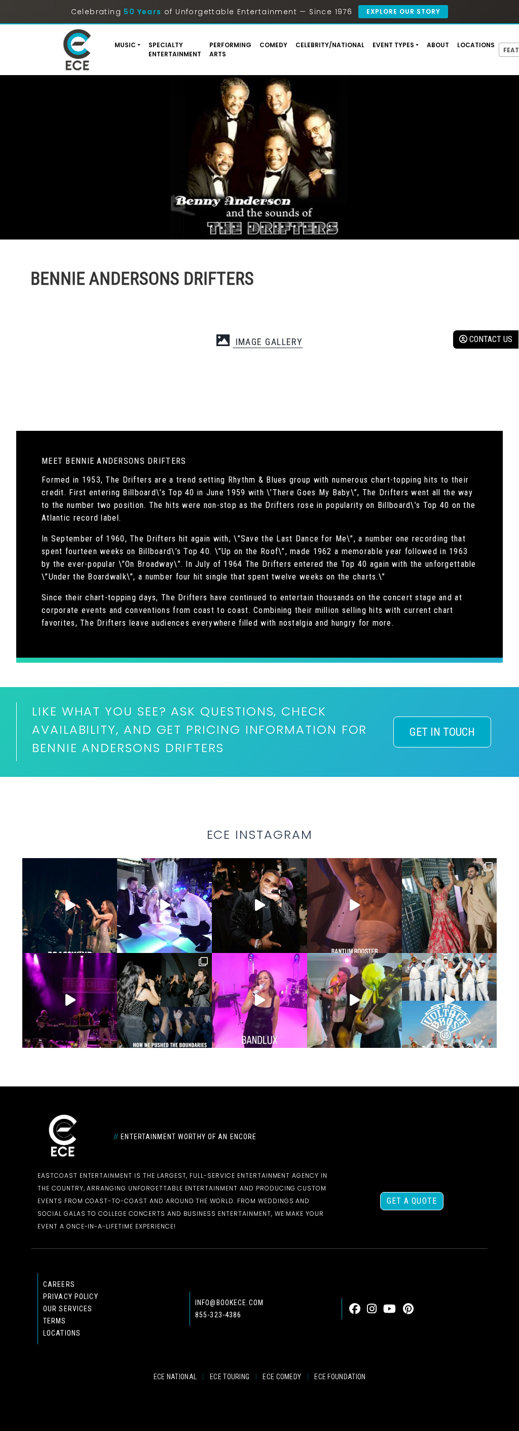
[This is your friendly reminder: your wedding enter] (449, 905)
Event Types (393, 45)
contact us (489, 339)
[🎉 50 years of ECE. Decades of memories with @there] (449, 1000)
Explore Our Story (403, 11)
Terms (54, 1321)
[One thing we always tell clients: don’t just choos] (259, 1000)
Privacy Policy (70, 1296)
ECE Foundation (339, 1377)
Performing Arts (230, 49)
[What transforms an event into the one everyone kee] (164, 1000)
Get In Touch (442, 732)
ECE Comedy (282, 1377)
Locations (476, 45)
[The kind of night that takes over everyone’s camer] (259, 905)
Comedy (273, 45)
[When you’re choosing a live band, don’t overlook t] (69, 905)
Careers (59, 1284)
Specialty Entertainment (175, 49)
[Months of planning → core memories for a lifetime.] (69, 1000)
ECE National (175, 1377)
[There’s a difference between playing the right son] (354, 905)
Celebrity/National (329, 45)
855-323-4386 (218, 1315)
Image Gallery (268, 341)
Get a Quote (412, 1201)
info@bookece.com (229, 1303)
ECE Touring (229, 1377)
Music (125, 45)
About (438, 45)
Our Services (67, 1309)
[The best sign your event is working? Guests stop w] (164, 905)
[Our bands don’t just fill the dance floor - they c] (354, 1000)
